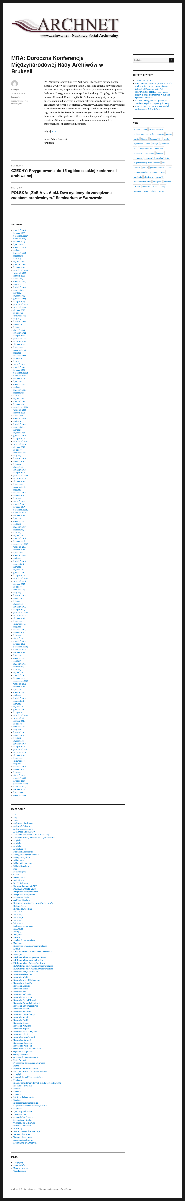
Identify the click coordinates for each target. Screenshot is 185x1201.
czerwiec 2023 (19, 316)
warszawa (146, 186)
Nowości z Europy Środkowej (25, 1006)
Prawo (16, 1066)
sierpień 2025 (19, 241)
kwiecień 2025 (19, 253)
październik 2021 (20, 373)
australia (160, 134)
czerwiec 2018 (19, 487)
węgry (146, 191)
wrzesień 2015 (19, 581)
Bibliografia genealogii (23, 852)
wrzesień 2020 (19, 410)
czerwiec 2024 (19, 281)
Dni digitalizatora (20, 883)
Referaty (17, 1091)
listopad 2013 (19, 644)
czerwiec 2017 (19, 521)
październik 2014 (20, 612)
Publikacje (17, 1080)
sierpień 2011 (19, 721)
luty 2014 (17, 635)
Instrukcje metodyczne (23, 926)
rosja (163, 172)
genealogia (164, 143)
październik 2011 (20, 715)
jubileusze (159, 148)
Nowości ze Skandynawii (24, 1037)
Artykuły (17, 840)
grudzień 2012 (19, 675)
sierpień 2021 (19, 378)
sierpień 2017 (19, 515)
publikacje (154, 172)
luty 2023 (17, 327)
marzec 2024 (19, 290)
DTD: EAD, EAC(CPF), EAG (24, 889)
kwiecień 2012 (19, 698)
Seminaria (17, 1109)
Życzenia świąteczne (144, 80)
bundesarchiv (155, 139)
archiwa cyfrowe (140, 129)
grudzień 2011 (19, 709)
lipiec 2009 (18, 792)
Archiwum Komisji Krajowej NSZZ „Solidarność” (34, 837)
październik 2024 (20, 270)
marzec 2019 (18, 461)
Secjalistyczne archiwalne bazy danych (30, 1106)
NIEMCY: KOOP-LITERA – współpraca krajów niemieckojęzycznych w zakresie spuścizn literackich (152, 95)
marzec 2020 (19, 427)
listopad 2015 (19, 575)
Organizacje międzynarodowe (26, 1057)
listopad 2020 (19, 404)
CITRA (16, 875)
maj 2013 (17, 661)
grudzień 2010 (19, 744)
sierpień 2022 (19, 344)
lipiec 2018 (17, 484)
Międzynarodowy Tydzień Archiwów (29, 963)
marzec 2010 (18, 769)
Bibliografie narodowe (23, 863)
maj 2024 (17, 284)
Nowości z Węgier (21, 1029)
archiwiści (150, 134)
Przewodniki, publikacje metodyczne (29, 1077)
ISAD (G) (17, 932)
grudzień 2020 (19, 401)
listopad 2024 (19, 267)
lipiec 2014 (17, 621)
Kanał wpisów (19, 1165)
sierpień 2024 (19, 276)
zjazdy (161, 191)
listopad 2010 (19, 747)
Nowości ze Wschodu (22, 1046)
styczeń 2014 (19, 638)
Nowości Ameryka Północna (25, 972)
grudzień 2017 (19, 504)
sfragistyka (148, 177)
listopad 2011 (19, 712)
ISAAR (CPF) (18, 929)
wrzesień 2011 (19, 718)
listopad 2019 (19, 438)
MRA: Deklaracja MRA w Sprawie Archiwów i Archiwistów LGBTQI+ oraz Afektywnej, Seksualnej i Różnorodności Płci (154, 86)
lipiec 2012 (17, 689)
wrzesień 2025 (19, 239)
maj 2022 (17, 353)
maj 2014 (17, 627)
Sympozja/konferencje (23, 1117)
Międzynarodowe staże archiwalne (28, 960)
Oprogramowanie (20, 1054)
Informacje (15, 97)
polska (145, 167)
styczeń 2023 (19, 330)
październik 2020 (20, 407)
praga (169, 167)
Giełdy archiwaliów (21, 900)
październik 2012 (20, 681)
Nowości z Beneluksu (22, 997)
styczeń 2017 (19, 535)
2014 (15, 815)
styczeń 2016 (19, 570)
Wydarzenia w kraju (21, 1134)
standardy (159, 177)
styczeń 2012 (19, 707)
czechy (166, 139)
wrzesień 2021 (19, 376)
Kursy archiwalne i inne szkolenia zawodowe (32, 952)
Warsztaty (17, 1128)
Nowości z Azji (19, 992)
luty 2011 (17, 738)
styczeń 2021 (19, 398)
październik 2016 (20, 544)
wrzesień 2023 (19, 307)
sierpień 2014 (19, 618)
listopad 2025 (19, 233)
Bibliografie (18, 860)
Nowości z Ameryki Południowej (27, 980)
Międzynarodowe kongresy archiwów (29, 957)
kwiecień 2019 (19, 458)
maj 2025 (17, 250)
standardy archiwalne (142, 181)
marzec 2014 (18, 632)
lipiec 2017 (17, 518)
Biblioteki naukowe (21, 866)
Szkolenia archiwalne (22, 1120)
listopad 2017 (19, 507)
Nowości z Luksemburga (24, 1014)
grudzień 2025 (19, 230)
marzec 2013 (18, 667)
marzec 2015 (18, 598)
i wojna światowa (145, 148)
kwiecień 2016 (19, 561)
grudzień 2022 (19, 333)
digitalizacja (138, 143)
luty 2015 (17, 601)
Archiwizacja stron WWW (24, 832)
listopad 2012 (19, 678)
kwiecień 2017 (19, 527)
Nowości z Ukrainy (21, 1023)
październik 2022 (20, 339)
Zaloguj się (18, 1162)
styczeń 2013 (18, 672)
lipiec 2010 (17, 758)
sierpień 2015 (19, 584)
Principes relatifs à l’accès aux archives (30, 1071)
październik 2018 (20, 475)
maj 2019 (17, 456)
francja (155, 143)
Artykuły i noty (19, 849)
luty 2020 (17, 430)
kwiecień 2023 (19, 321)
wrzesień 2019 (19, 444)
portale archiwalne (157, 167)
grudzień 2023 (19, 299)
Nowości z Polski (20, 1020)
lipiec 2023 (18, 313)
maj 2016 (17, 558)
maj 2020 (17, 421)
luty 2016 (17, 567)
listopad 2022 (19, 336)
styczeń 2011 (18, 741)
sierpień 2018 (19, 481)
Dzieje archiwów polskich (24, 895)
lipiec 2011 (17, 724)
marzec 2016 (18, 564)
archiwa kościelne (156, 129)
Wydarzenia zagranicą (22, 1137)
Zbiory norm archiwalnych (25, 1143)
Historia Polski (19, 906)
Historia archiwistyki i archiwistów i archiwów (33, 903)
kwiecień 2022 (19, 356)
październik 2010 (20, 749)
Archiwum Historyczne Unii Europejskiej (31, 835)
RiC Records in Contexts (23, 1097)
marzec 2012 (18, 701)
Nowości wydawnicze (22, 974)
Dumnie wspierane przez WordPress (55, 1189)
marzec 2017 (18, 530)
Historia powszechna (22, 909)
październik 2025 (20, 236)
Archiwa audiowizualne (23, 823)
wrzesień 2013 (19, 650)
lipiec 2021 (17, 381)
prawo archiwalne (140, 172)
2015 (15, 817)
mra (20, 103)
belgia (136, 139)
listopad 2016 (19, 541)
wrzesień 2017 (19, 513)
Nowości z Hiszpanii (22, 1012)
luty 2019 (17, 464)
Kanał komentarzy (21, 1168)
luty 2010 (17, 772)
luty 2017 (17, 533)
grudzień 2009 (19, 778)
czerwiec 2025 (19, 247)
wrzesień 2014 (19, 615)
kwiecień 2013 (19, 664)
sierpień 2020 (19, 413)
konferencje (149, 153)
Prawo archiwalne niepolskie (25, 1069)
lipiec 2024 (18, 279)
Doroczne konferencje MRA (25, 886)
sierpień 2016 (19, 550)
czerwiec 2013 (19, 658)
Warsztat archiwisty (22, 1126)
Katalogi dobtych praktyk (24, 940)
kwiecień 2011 (19, 732)
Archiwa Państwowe (22, 826)
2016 (15, 820)
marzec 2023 (18, 324)
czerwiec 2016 (19, 555)
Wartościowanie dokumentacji (26, 1131)
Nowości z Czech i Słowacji (24, 1000)
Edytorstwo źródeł (21, 897)
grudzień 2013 (19, 641)
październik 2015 (20, 578)
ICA (54, 131)
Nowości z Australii (21, 986)
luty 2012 (17, 704)
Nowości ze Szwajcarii (22, 1043)
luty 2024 (17, 293)
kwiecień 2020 (19, 424)
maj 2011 (17, 729)
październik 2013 (20, 647)
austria (169, 134)
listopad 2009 (19, 781)
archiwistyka (139, 134)
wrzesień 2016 (19, 547)
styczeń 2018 (19, 501)
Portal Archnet (19, 1060)
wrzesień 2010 (19, 752)
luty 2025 (17, 259)
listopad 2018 (19, 473)
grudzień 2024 (19, 264)
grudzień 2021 (19, 367)
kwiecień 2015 (19, 595)
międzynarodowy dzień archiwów (147, 162)
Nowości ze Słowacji (22, 1040)
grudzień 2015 (19, 572)
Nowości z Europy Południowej (26, 1003)
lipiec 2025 (18, 244)
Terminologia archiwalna (24, 1123)
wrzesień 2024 (19, 273)
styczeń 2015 (19, 604)
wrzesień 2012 (19, 684)
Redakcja (17, 1089)
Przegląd (17, 1074)
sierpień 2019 (19, 447)
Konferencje (18, 943)
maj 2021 (17, 387)
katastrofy (138, 153)
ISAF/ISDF (17, 934)
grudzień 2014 (19, 607)
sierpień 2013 (19, 652)
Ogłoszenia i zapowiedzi (23, 1051)
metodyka (138, 158)
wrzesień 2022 (19, 341)
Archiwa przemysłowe (23, 829)
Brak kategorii (19, 872)
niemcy (137, 167)
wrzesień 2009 (19, 786)
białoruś (144, 139)
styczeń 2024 (19, 296)
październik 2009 (20, 784)
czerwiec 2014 (19, 624)
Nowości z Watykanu (22, 1026)
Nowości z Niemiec (21, 1017)
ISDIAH (16, 937)
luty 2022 (17, 361)
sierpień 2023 (19, 310)
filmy (148, 143)
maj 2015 (17, 592)
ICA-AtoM (17, 912)
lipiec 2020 (18, 416)
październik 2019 (20, 441)
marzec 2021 (18, 393)
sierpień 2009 (19, 789)
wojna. (155, 186)
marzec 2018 (18, 495)
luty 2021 (17, 396)
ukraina (137, 186)
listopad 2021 (19, 370)
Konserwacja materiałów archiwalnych (30, 946)
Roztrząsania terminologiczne (26, 1103)
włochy (153, 191)
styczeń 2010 (19, 775)
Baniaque (15, 89)
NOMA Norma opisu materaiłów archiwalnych (33, 966)
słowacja (167, 181)
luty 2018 (17, 498)
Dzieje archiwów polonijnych (25, 892)
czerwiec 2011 (19, 727)
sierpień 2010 (19, 755)
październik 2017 (20, 510)
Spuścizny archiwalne (22, 1111)
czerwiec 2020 (19, 418)
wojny (163, 186)
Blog (15, 869)
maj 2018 (17, 490)
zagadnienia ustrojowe (23, 1140)
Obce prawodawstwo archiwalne (27, 1049)
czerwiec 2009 (19, 795)
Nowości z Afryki (20, 977)
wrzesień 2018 (19, 478)
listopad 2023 (19, 301)
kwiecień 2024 (19, 287)
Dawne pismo (19, 877)
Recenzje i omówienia (22, 1086)
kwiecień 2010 (19, 767)
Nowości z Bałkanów (22, 994)
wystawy (137, 191)
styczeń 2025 (19, 261)
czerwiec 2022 (19, 350)
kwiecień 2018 (19, 493)
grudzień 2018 (19, 470)
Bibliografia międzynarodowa (26, 855)
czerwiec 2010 (19, 761)
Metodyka (17, 954)
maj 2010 (17, 764)
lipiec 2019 (18, 450)
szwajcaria (157, 181)
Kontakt (16, 949)
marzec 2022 (19, 358)
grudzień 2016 (19, 538)
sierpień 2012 (19, 687)
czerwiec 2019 (19, 453)
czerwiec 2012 (19, 692)
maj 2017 (17, 524)
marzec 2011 (18, 735)
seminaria (138, 177)
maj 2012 (17, 695)
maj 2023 (17, 319)
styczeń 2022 (19, 364)
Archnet (14, 1189)
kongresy (160, 153)
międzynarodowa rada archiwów (157, 158)
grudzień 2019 (19, 436)
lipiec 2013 (17, 655)
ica (135, 148)
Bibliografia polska (21, 857)
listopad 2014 (19, 610)
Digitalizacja (18, 880)
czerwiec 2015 (19, 590)
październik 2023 (20, 304)
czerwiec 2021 (19, 384)
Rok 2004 (17, 1100)
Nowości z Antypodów (23, 983)
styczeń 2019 (19, 467)
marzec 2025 (19, 256)
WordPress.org (19, 1171)
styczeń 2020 (19, 433)
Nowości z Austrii (20, 989)
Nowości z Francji (21, 1009)
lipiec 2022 (18, 347)
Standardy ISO (19, 1114)
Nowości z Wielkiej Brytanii (25, 1031)
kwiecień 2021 (19, 390)
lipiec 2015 (17, 587)
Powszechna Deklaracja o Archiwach (29, 1063)
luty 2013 (17, 670)
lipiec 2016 (18, 553)
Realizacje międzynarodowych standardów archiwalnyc (37, 1083)
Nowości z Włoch (20, 1034)
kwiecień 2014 (19, 630)
